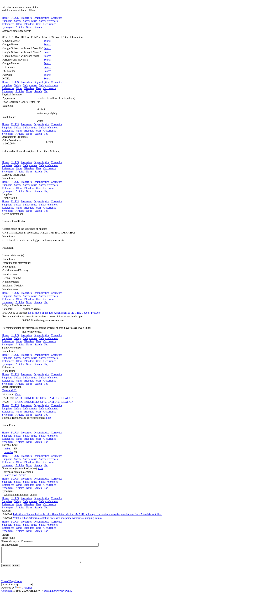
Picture (22, 475)
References (8, 24)
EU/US (15, 17)
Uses (38, 24)
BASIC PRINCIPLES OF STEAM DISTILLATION (44, 397)
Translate (27, 587)
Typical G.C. (9, 390)
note (48, 417)
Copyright (6, 590)
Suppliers (7, 20)
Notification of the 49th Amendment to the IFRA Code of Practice (64, 312)
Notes (29, 27)
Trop (14, 475)
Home (5, 17)
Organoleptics (41, 17)
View (18, 394)
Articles (19, 27)
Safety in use (30, 20)
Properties (26, 17)
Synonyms (7, 27)
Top (46, 91)
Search (38, 27)
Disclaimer (50, 590)
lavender (8, 452)
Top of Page (8, 581)
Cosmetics (56, 17)
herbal (7, 448)
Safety (17, 20)
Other (19, 24)
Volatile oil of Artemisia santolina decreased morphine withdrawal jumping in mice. (58, 518)
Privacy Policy (64, 590)
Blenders (29, 24)
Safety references (48, 20)
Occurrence (49, 24)
